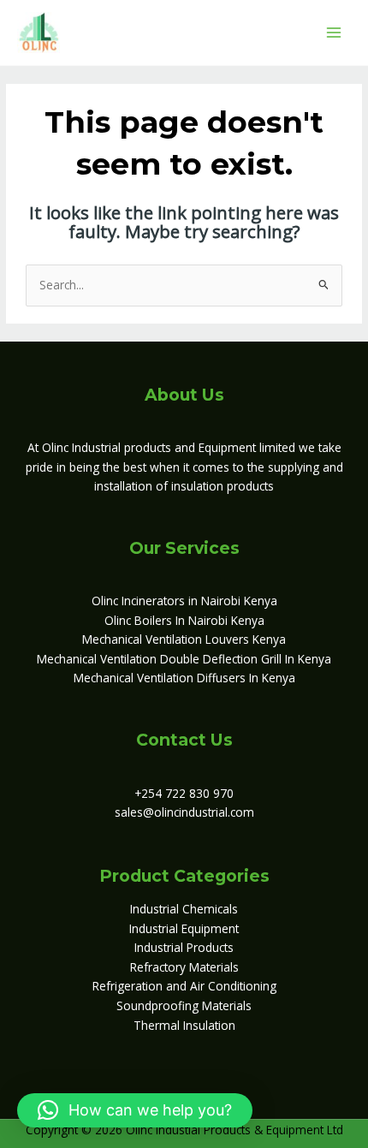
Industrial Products (184, 947)
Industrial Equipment (184, 928)
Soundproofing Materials (184, 1005)
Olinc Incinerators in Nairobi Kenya (184, 600)
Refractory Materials (184, 967)
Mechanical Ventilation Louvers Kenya (184, 639)
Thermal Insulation (184, 1025)
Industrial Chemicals (184, 909)
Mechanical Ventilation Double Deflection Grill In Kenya (184, 659)
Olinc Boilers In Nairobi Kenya (184, 620)
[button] (134, 1110)
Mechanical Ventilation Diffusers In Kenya (184, 677)
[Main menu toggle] (334, 32)
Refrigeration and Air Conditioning (184, 986)
